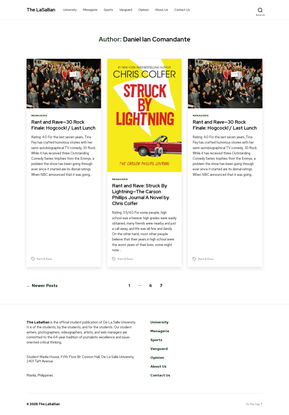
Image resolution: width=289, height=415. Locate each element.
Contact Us (182, 10)
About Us (161, 10)
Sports (108, 10)
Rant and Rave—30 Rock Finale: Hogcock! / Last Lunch (63, 125)
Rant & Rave (44, 259)
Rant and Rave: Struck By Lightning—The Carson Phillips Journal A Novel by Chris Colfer (140, 194)
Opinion (143, 10)
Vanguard (125, 10)
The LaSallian (41, 9)
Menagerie (90, 10)
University (70, 10)
